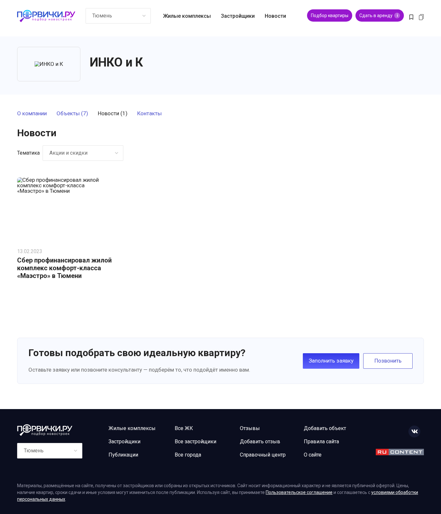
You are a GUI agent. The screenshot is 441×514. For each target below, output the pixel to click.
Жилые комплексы (187, 16)
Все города (188, 455)
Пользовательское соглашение (299, 492)
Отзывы (250, 428)
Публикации (123, 455)
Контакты (149, 114)
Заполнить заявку (331, 360)
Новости (275, 16)
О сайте (313, 455)
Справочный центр (263, 455)
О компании (32, 114)
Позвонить (388, 360)
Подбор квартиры (329, 15)
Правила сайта (321, 441)
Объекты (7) (72, 114)
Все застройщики (195, 441)
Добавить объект (325, 428)
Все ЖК (184, 428)
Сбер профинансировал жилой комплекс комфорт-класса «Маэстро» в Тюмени (64, 268)
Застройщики (238, 16)
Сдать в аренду (378, 15)
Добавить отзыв (260, 441)
